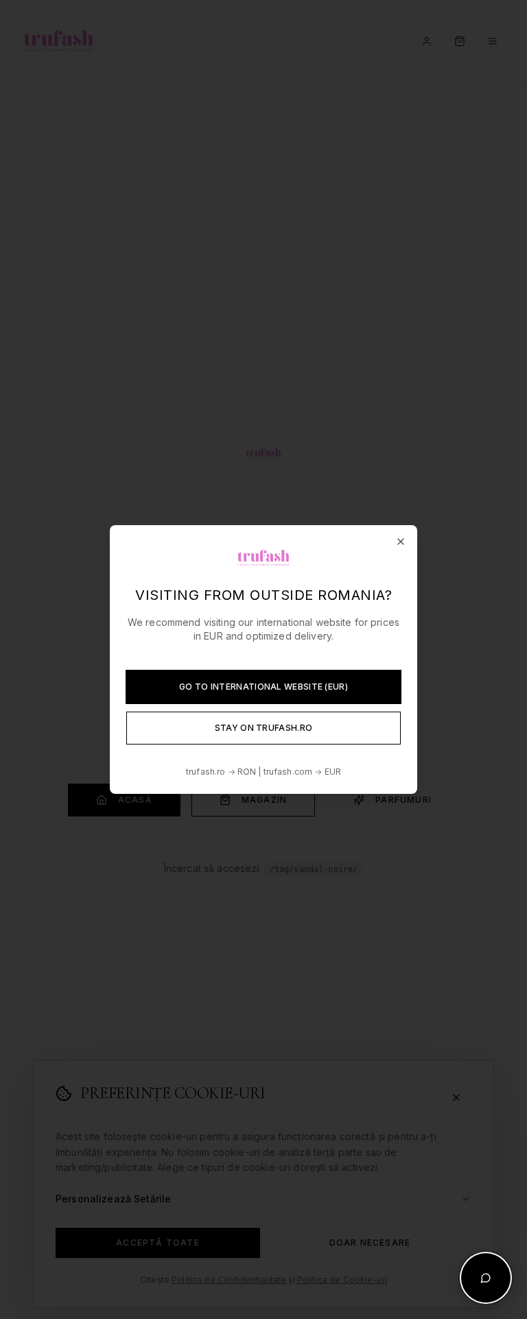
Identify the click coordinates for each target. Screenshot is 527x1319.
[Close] (400, 541)
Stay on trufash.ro (263, 728)
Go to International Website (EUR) (263, 686)
